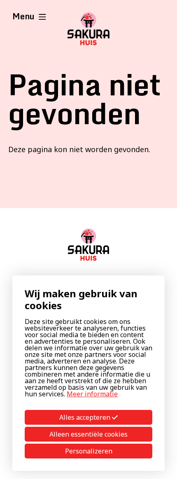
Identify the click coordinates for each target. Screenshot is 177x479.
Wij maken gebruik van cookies (81, 299)
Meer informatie (92, 393)
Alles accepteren (85, 417)
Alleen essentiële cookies (88, 434)
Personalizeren (88, 451)
